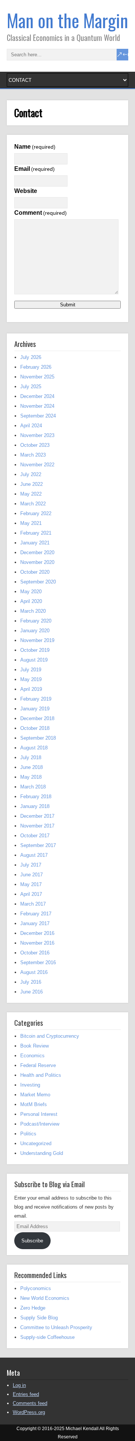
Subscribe (32, 1241)
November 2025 (37, 377)
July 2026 (30, 357)
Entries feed (26, 1394)
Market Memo (35, 1094)
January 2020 (35, 630)
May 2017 (31, 884)
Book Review (34, 1046)
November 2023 (37, 435)
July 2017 (30, 865)
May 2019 (31, 679)
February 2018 (35, 796)
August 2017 (34, 855)
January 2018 (35, 806)
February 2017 (35, 913)
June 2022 (31, 484)
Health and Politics (40, 1075)
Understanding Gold (41, 1153)
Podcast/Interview (39, 1124)
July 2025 (30, 386)
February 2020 (35, 621)
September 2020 (38, 582)
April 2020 (31, 601)
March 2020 (33, 611)
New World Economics (44, 1298)
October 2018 (35, 728)
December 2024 (37, 396)
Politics (28, 1134)
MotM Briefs (33, 1104)
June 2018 (31, 767)
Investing (30, 1085)
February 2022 (35, 513)
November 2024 (37, 406)
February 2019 (35, 699)
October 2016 (35, 953)
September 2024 (38, 416)
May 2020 (31, 591)
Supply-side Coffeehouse (47, 1337)
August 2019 (34, 660)
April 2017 (31, 894)
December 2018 (37, 718)
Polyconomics (35, 1288)
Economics (32, 1055)
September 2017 (38, 845)
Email (34, 169)
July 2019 (30, 669)
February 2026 (35, 367)
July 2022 (30, 474)
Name (35, 146)
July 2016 (30, 982)
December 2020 (37, 552)
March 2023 (33, 455)
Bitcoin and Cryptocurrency (49, 1036)
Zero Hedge (32, 1308)
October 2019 (35, 650)
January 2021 (35, 543)
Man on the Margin (67, 20)
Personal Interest (38, 1114)
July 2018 (30, 757)
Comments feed (30, 1403)
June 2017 (31, 874)
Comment (40, 213)
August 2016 (34, 972)
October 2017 (35, 835)
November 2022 (37, 464)
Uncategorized (35, 1143)
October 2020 (35, 572)
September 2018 (38, 738)
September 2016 (38, 962)
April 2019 (31, 689)
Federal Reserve (38, 1065)
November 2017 (37, 826)
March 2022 (33, 503)
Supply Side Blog (39, 1317)
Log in (19, 1385)
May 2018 (31, 777)
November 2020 (37, 562)
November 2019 (37, 640)
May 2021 (31, 523)
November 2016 (37, 943)
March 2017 (33, 904)
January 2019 (35, 708)
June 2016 (31, 992)
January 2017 (35, 923)
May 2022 (31, 494)
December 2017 (37, 816)
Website (25, 191)
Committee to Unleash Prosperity (56, 1327)
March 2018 (33, 787)
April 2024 (31, 425)
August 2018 (34, 748)
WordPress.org (29, 1412)
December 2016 (37, 933)
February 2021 (35, 533)
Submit (67, 304)
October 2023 (35, 445)
